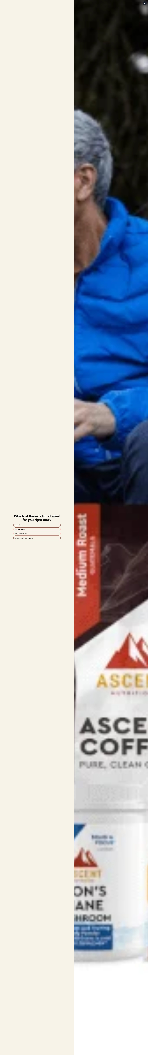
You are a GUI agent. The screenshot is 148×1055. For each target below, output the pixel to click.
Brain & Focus (19, 525)
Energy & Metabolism (21, 533)
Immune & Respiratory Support (24, 538)
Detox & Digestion (20, 529)
